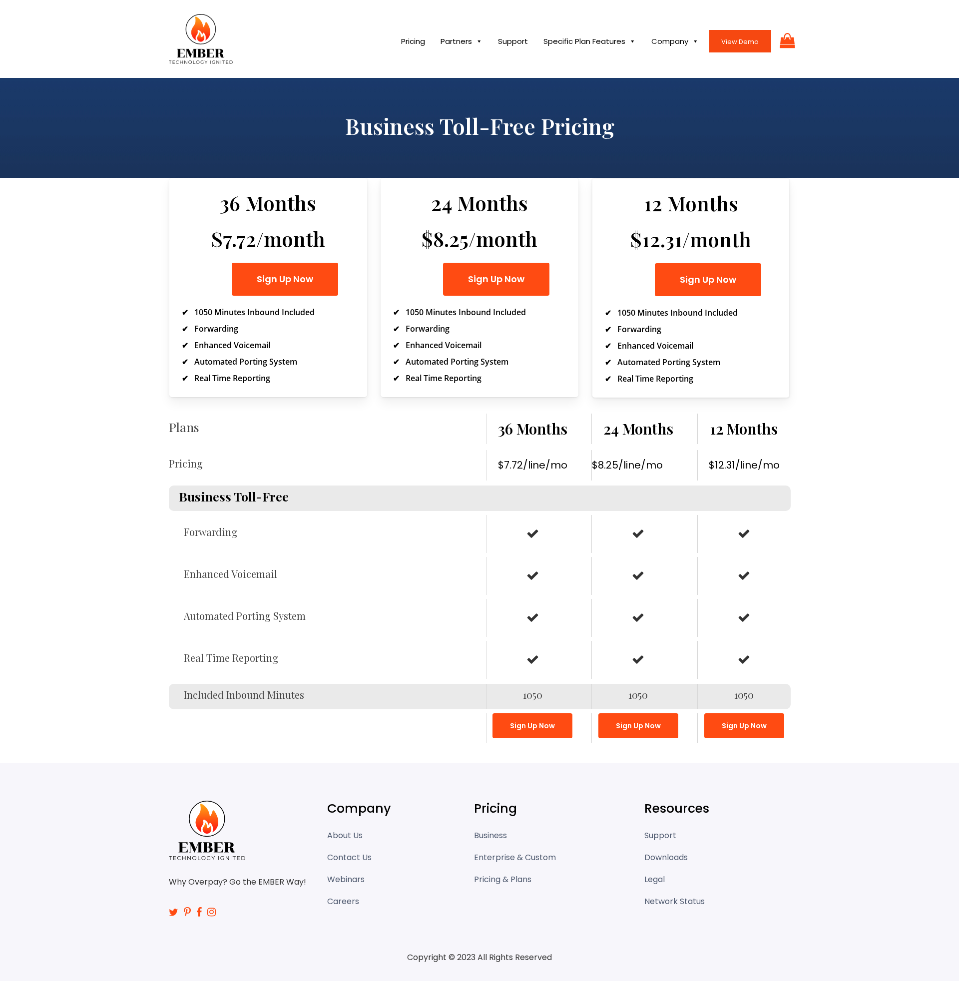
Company (669, 41)
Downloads (666, 857)
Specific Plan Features (584, 41)
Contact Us (349, 857)
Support (513, 41)
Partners (456, 41)
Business (490, 835)
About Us (345, 835)
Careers (343, 901)
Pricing (413, 41)
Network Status (674, 901)
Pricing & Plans (502, 879)
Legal (654, 879)
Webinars (346, 879)
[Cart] (785, 40)
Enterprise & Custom (515, 857)
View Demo (740, 41)
